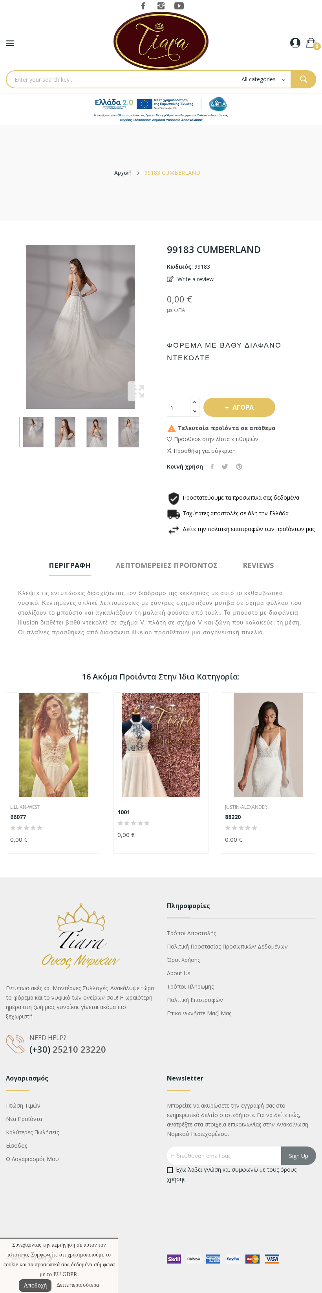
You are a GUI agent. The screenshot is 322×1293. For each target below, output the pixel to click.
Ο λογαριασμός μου (32, 1159)
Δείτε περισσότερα (78, 1285)
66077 (18, 816)
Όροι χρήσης (183, 959)
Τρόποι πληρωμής (190, 986)
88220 (233, 816)
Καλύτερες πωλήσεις (32, 1132)
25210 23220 (79, 1049)
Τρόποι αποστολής (191, 933)
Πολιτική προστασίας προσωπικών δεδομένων (227, 946)
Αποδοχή (35, 1285)
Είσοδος (16, 1145)
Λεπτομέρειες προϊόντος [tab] (167, 565)
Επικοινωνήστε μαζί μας (199, 1013)
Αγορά (243, 407)
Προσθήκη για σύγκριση (205, 450)
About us (178, 973)
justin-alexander (246, 807)
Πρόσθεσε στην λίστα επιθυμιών (216, 439)
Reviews (258, 565)
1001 (123, 812)
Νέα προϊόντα (24, 1119)
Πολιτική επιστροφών (195, 1000)
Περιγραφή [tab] (70, 565)
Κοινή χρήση (212, 467)
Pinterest (239, 467)
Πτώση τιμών (23, 1105)
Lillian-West (25, 807)
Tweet (225, 467)
